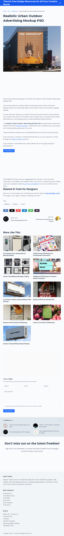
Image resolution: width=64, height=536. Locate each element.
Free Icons (6, 500)
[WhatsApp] (30, 210)
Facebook (6, 525)
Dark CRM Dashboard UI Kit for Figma (19, 432)
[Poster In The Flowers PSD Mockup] (47, 312)
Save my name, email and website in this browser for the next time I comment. (23, 406)
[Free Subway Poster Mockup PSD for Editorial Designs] (17, 243)
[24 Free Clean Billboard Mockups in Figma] (17, 266)
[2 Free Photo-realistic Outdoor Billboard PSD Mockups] (17, 289)
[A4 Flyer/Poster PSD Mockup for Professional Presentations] (47, 243)
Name (6, 386)
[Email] (36, 210)
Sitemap (6, 519)
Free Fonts (6, 505)
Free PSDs (6, 498)
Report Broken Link (18, 139)
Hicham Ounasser (22, 126)
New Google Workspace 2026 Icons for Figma (49, 432)
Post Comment (9, 411)
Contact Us (14, 514)
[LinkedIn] (24, 210)
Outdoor (15, 204)
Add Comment (8, 391)
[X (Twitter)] (12, 210)
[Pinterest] (18, 210)
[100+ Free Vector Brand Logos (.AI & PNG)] (5, 425)
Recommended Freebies (11, 523)
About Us (6, 514)
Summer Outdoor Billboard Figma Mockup (16, 344)
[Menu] (60, 3)
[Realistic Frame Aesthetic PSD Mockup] (17, 312)
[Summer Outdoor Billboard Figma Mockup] (17, 333)
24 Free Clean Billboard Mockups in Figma (16, 276)
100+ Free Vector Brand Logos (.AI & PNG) (19, 425)
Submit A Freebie (9, 521)
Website (46, 386)
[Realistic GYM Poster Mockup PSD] (47, 289)
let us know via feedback (31, 184)
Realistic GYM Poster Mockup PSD (43, 299)
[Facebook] (5, 210)
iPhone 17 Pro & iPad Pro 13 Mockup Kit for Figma (49, 425)
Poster (22, 204)
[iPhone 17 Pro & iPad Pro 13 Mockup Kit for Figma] (35, 425)
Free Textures (8, 503)
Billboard (7, 204)
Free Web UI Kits (8, 496)
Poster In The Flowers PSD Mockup (44, 322)
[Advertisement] (32, 84)
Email (26, 386)
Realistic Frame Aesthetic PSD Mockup (15, 322)
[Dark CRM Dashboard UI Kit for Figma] (5, 432)
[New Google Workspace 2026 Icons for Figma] (35, 432)
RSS (12, 525)
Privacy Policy (7, 516)
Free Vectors (7, 493)
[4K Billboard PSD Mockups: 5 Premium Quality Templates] (47, 266)
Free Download (9, 150)
